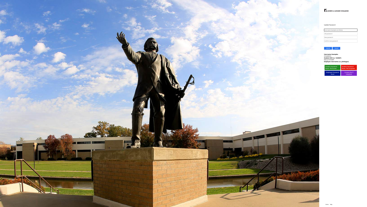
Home (327, 204)
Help (331, 204)
